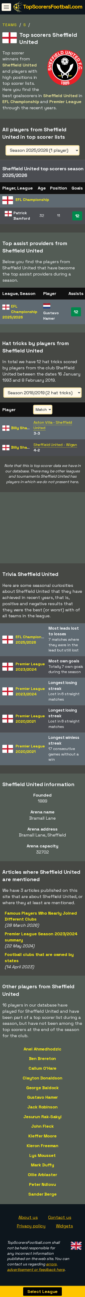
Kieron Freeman (43, 1145)
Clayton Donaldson (42, 1078)
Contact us (59, 1217)
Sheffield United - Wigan (55, 444)
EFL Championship (19, 312)
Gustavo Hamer (42, 1097)
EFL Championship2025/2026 (32, 639)
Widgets (64, 1226)
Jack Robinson (42, 1107)
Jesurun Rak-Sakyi (42, 1116)
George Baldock (42, 1087)
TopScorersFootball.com (52, 6)
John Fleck (42, 1126)
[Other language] (75, 1244)
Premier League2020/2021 (30, 718)
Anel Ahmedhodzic (42, 1049)
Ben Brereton (42, 1058)
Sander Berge (42, 1194)
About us (28, 1217)
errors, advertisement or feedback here (35, 1267)
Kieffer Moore (42, 1136)
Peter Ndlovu (42, 1184)
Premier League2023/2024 (30, 666)
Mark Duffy (42, 1165)
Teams (9, 24)
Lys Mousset (42, 1155)
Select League (42, 1291)
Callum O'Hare (43, 1068)
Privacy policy (31, 1226)
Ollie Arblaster (42, 1174)
